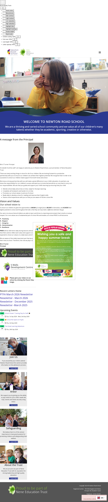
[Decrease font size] (13, 39)
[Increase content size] (19, 36)
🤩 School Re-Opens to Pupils (14, 320)
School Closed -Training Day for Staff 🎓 (17, 313)
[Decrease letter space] (16, 44)
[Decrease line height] (14, 42)
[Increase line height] (17, 42)
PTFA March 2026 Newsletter (16, 294)
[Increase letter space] (19, 44)
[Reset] (1, 8)
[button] (2, 87)
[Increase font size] (16, 39)
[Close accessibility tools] (4, 8)
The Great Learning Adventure (14, 326)
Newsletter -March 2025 (13, 305)
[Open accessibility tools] (2, 2)
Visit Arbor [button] (14, 405)
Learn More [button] (14, 368)
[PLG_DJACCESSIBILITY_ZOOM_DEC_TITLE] (17, 36)
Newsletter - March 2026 (14, 298)
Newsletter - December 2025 (16, 301)
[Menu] (100, 52)
